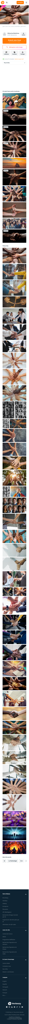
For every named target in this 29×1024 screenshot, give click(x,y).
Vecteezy (5, 937)
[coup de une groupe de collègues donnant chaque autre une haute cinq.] (14, 808)
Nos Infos (5, 1006)
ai (4, 898)
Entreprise (5, 943)
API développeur (7, 949)
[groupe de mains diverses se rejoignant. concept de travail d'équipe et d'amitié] (14, 193)
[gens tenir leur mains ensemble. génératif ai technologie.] (14, 255)
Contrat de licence (7, 971)
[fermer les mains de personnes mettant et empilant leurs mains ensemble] (14, 706)
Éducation (5, 946)
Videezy (5, 940)
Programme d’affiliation (9, 976)
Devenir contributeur (8, 1009)
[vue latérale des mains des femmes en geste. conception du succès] (14, 209)
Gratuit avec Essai (14, 40)
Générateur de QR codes (9, 961)
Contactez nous (7, 1003)
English (5, 1018)
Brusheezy (5, 935)
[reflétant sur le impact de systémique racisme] (14, 116)
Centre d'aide (6, 1000)
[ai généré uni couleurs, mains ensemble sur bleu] (14, 564)
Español (5, 1021)
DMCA (4, 974)
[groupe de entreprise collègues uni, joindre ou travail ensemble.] (14, 779)
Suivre (23, 35)
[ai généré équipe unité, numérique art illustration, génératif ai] (14, 870)
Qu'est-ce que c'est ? (19, 59)
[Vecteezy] (2, 2)
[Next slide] (22, 898)
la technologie (13, 898)
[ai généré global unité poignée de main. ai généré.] (14, 750)
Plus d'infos (7, 62)
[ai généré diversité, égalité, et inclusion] (8, 409)
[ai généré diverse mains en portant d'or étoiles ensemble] (14, 720)
